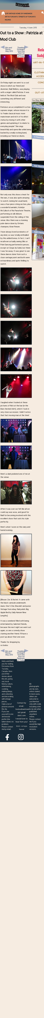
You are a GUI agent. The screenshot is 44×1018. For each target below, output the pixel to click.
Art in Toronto (11, 17)
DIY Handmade (26, 13)
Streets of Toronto (27, 17)
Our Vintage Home (12, 13)
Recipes (8, 20)
